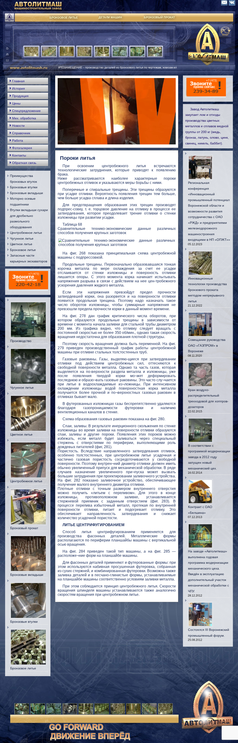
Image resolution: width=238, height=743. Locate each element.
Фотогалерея (22, 148)
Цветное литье (21, 244)
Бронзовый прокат (24, 528)
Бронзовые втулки (23, 187)
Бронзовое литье (23, 250)
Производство (20, 341)
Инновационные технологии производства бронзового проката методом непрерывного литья (207, 290)
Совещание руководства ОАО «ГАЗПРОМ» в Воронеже (206, 345)
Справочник (21, 133)
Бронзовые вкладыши (26, 193)
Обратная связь (24, 163)
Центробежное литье (26, 233)
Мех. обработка (24, 118)
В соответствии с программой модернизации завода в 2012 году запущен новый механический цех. (209, 457)
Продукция (20, 96)
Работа (17, 140)
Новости (18, 125)
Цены (16, 103)
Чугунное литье (21, 238)
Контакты (19, 155)
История (18, 88)
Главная (18, 81)
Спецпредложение (26, 111)
